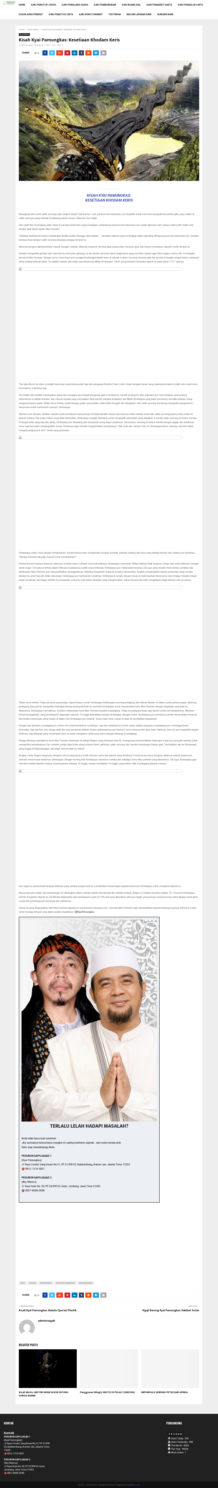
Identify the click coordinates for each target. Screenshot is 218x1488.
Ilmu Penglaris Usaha (75, 5)
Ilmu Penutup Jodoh (43, 5)
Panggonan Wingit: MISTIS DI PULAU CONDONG (107, 1392)
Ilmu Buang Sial (131, 5)
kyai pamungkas (86, 1283)
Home (22, 5)
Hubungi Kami (165, 14)
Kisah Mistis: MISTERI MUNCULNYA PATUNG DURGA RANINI (43, 1394)
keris (22, 1283)
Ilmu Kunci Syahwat (91, 14)
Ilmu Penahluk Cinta (190, 5)
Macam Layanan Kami (139, 14)
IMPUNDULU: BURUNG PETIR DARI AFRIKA (164, 1392)
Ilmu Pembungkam (105, 5)
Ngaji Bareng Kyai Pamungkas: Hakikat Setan (171, 1310)
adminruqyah (27, 45)
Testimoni (114, 14)
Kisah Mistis (24, 34)
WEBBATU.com (133, 1485)
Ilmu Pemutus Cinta (61, 14)
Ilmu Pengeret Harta (159, 5)
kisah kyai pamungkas (65, 1283)
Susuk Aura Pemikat (31, 14)
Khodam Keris (46, 1283)
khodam (32, 1283)
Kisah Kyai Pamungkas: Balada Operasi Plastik (47, 1310)
